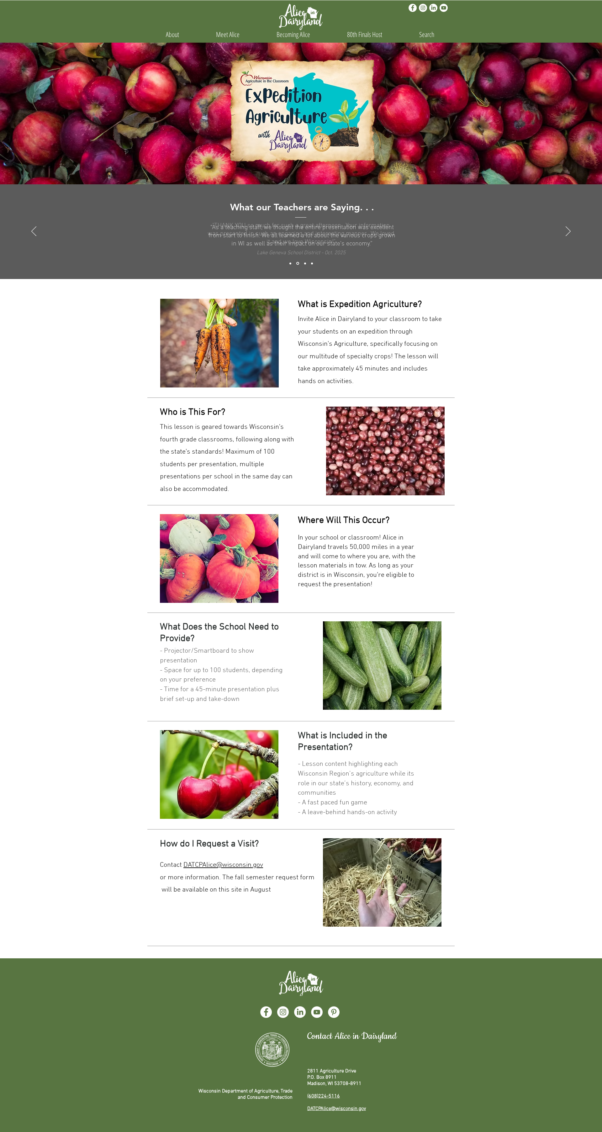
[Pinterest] (334, 1012)
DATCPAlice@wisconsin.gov (223, 865)
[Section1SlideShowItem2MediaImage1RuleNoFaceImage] (305, 263)
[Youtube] (444, 8)
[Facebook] (413, 8)
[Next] (568, 231)
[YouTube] (317, 1012)
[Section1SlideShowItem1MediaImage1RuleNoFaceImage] (297, 263)
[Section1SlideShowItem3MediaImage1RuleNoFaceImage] (312, 263)
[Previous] (33, 231)
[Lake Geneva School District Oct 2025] (290, 263)
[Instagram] (423, 8)
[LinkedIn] (433, 8)
